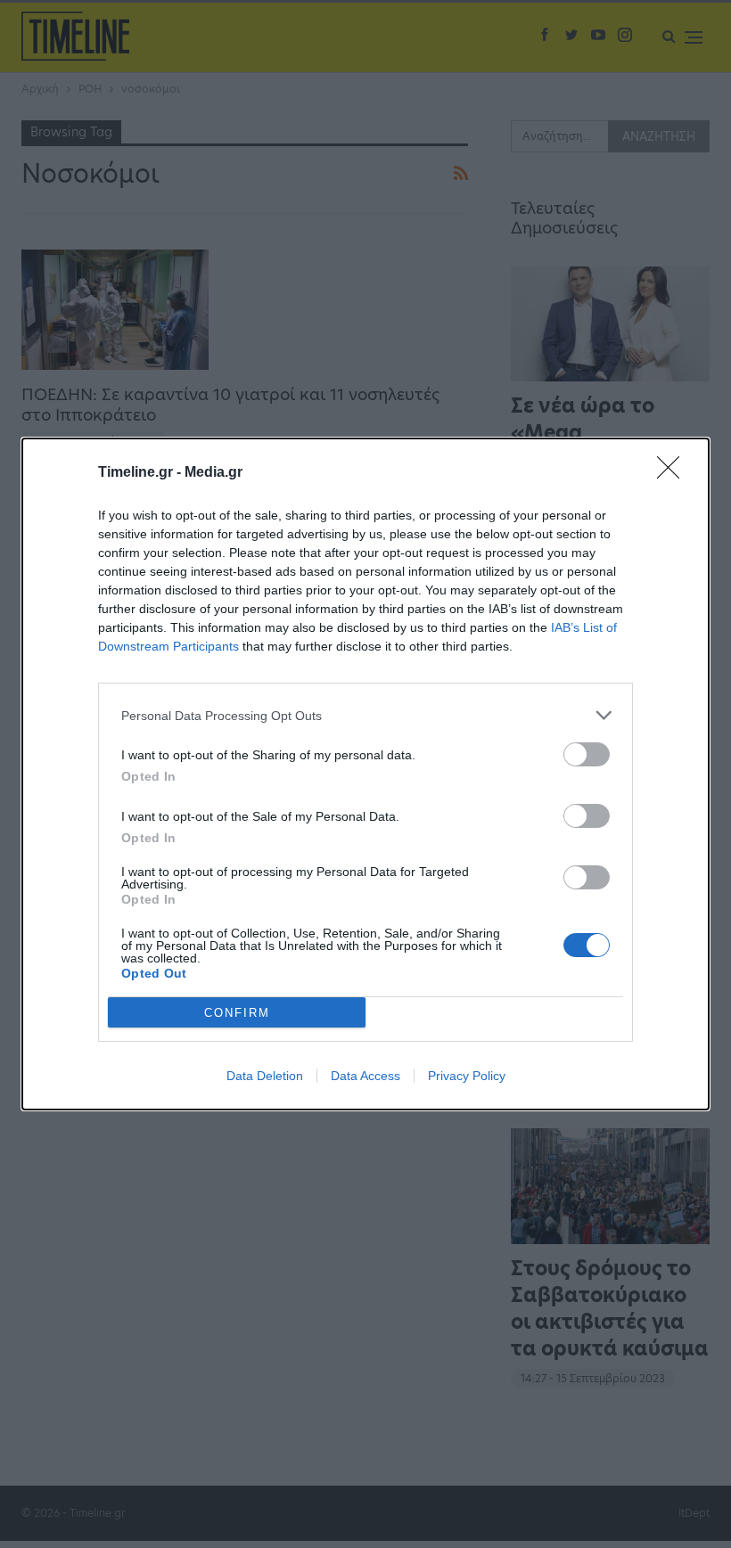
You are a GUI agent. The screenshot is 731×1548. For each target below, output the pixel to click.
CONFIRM (237, 1013)
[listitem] (365, 715)
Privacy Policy (466, 1076)
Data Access (365, 1076)
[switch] (586, 754)
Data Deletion (264, 1076)
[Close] (674, 473)
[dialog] (365, 774)
